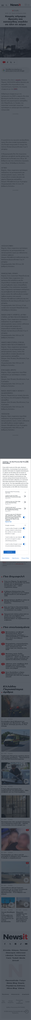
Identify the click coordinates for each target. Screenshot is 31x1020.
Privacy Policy (25, 558)
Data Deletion (5, 558)
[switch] (24, 496)
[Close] (27, 462)
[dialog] (15, 510)
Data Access (15, 558)
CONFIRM (9, 552)
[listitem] (15, 492)
